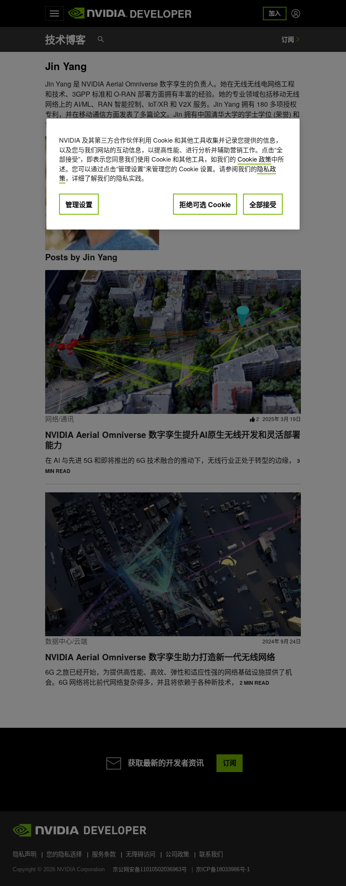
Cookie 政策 (254, 158)
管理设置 (78, 204)
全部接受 (262, 204)
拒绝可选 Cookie (205, 204)
